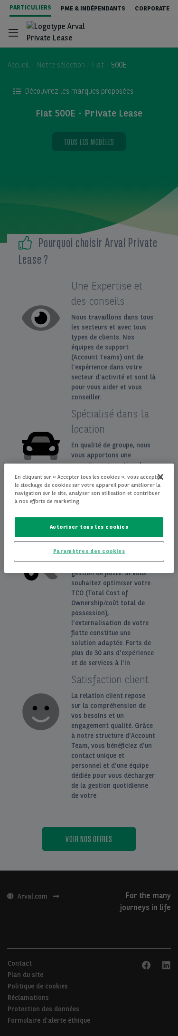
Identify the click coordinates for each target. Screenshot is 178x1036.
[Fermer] (160, 476)
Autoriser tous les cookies (89, 526)
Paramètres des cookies (89, 551)
